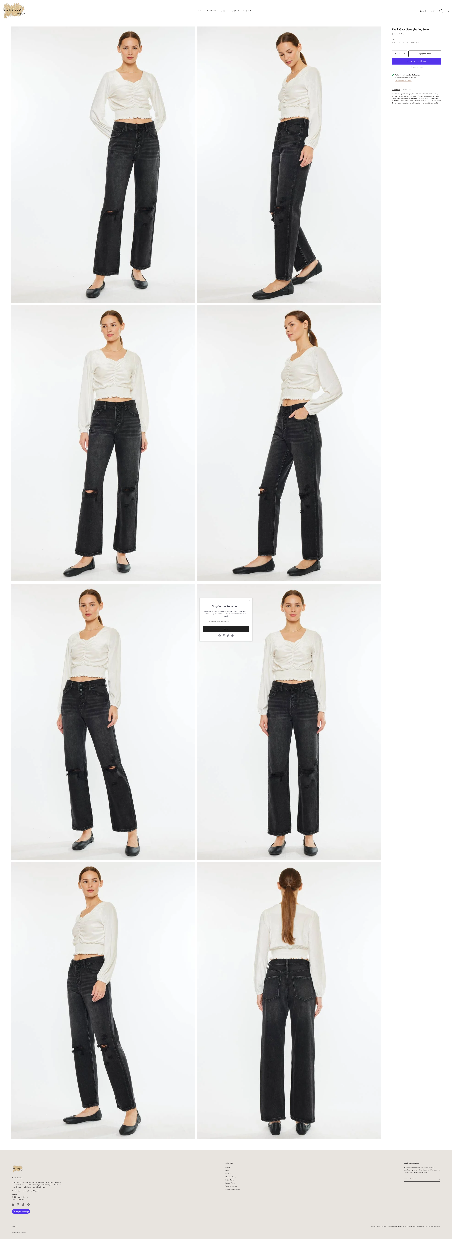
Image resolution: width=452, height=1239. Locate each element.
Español (423, 11)
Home (200, 11)
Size (393, 39)
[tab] (397, 89)
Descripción (396, 89)
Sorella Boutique (21, 1232)
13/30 (418, 43)
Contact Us (247, 11)
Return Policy (229, 1180)
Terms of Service (231, 1186)
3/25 (393, 43)
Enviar (226, 629)
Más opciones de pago (417, 67)
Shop (227, 1171)
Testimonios (407, 89)
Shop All (224, 11)
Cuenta (433, 11)
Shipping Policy (230, 1177)
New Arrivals (212, 11)
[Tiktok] (228, 635)
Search (227, 1168)
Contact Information (232, 1189)
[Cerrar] (249, 600)
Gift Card (235, 11)
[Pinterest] (232, 635)
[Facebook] (219, 635)
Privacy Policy (230, 1183)
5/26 (398, 43)
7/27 (403, 43)
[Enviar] (439, 1179)
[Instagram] (224, 635)
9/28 (407, 43)
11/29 (412, 43)
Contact (228, 1174)
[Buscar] (441, 11)
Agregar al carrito (425, 54)
